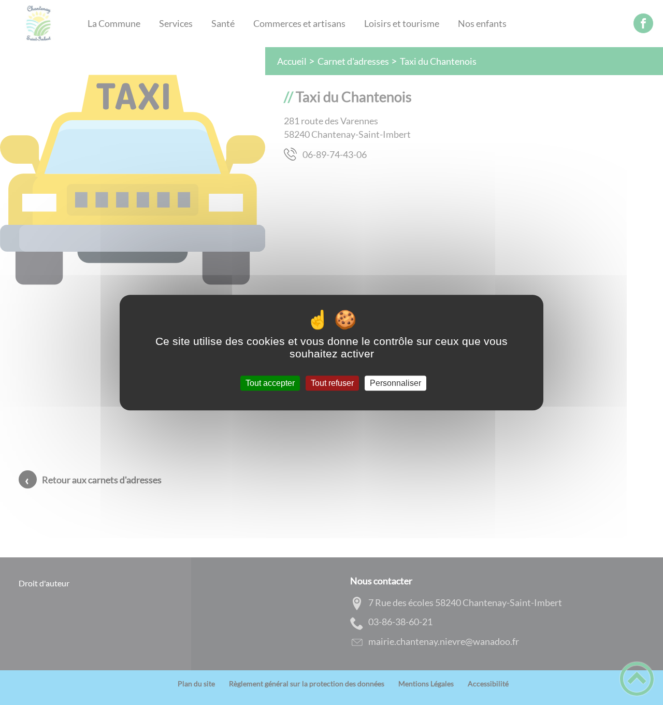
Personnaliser (395, 383)
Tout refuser (332, 383)
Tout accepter (270, 383)
